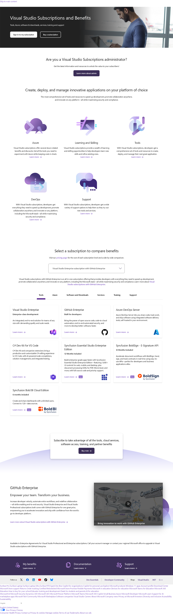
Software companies (64, 596)
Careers (88, 596)
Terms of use (64, 612)
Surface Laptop (16, 585)
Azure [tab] (54, 295)
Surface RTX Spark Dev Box (51, 585)
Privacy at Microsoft (126, 596)
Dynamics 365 (31, 593)
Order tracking (33, 588)
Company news (111, 596)
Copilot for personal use (93, 585)
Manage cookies (52, 612)
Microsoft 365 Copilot (94, 593)
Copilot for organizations (73, 585)
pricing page (61, 257)
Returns (23, 588)
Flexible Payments (84, 588)
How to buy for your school (19, 591)
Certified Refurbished (47, 588)
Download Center (161, 585)
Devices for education (120, 588)
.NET (154, 579)
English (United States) (9, 607)
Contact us (25, 612)
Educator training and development (45, 591)
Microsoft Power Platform (60, 593)
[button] (128, 504)
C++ (161, 579)
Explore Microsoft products (114, 585)
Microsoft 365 (43, 593)
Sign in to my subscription (23, 34)
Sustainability (5, 599)
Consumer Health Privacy (10, 612)
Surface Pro (4, 585)
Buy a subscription (50, 34)
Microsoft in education (101, 588)
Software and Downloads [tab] (77, 295)
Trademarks (74, 612)
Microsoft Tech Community (26, 596)
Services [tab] (100, 295)
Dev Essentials (92, 579)
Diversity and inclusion (152, 596)
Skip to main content (8, 1)
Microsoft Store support (10, 588)
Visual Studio (143, 579)
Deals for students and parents (73, 591)
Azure (118, 593)
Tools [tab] (41, 295)
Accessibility (167, 596)
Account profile (147, 585)
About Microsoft (98, 596)
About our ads (85, 612)
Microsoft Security (17, 593)
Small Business (110, 593)
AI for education (92, 591)
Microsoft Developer (129, 593)
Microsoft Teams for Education (141, 588)
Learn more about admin (86, 73)
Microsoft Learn (145, 593)
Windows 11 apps (133, 585)
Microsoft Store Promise (67, 588)
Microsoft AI (5, 593)
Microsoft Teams (78, 593)
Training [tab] (117, 295)
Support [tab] (133, 295)
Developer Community (114, 579)
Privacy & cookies (37, 612)
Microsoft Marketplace (46, 596)
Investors (138, 596)
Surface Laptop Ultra (31, 585)
